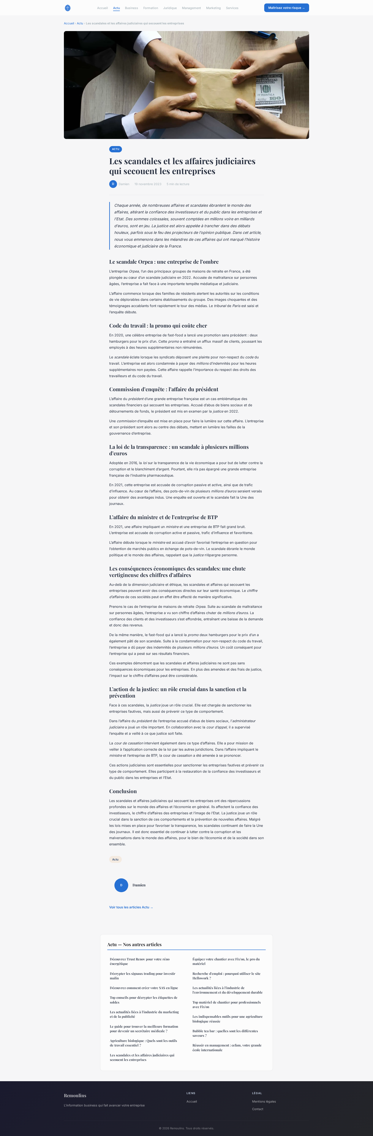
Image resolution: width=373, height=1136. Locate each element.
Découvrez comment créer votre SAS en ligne (144, 988)
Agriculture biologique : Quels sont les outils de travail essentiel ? (143, 1042)
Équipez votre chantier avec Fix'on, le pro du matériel (226, 961)
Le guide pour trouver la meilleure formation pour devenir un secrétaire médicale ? (144, 1028)
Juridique (170, 7)
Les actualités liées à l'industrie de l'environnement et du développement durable (228, 990)
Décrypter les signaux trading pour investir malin (142, 975)
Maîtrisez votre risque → (286, 7)
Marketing (213, 7)
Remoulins (75, 1095)
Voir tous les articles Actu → (131, 907)
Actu (116, 7)
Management (191, 7)
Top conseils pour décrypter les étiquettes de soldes (143, 999)
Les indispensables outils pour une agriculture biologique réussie (228, 1018)
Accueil (102, 7)
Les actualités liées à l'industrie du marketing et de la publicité (144, 1014)
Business (131, 7)
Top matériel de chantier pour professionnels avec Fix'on (227, 1004)
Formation (150, 7)
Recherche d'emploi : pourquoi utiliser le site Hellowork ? (227, 975)
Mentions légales (264, 1101)
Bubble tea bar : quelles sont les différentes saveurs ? (225, 1033)
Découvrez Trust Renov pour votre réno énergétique (139, 961)
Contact (257, 1109)
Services (232, 7)
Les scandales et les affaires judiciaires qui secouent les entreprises (142, 1057)
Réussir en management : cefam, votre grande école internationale (227, 1047)
